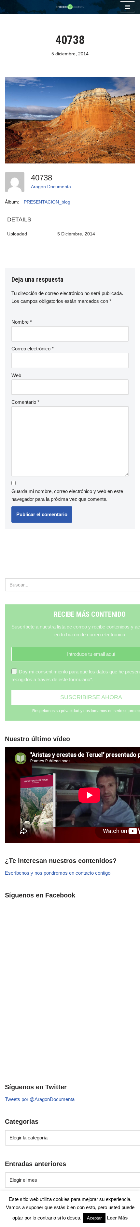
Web (16, 375)
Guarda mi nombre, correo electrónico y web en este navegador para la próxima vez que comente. (67, 495)
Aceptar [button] (94, 1218)
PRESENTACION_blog (47, 201)
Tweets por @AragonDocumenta (40, 1099)
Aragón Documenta (51, 186)
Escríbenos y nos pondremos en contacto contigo (57, 873)
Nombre (21, 322)
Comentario (25, 402)
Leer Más (117, 1217)
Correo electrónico (32, 348)
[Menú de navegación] (127, 6)
